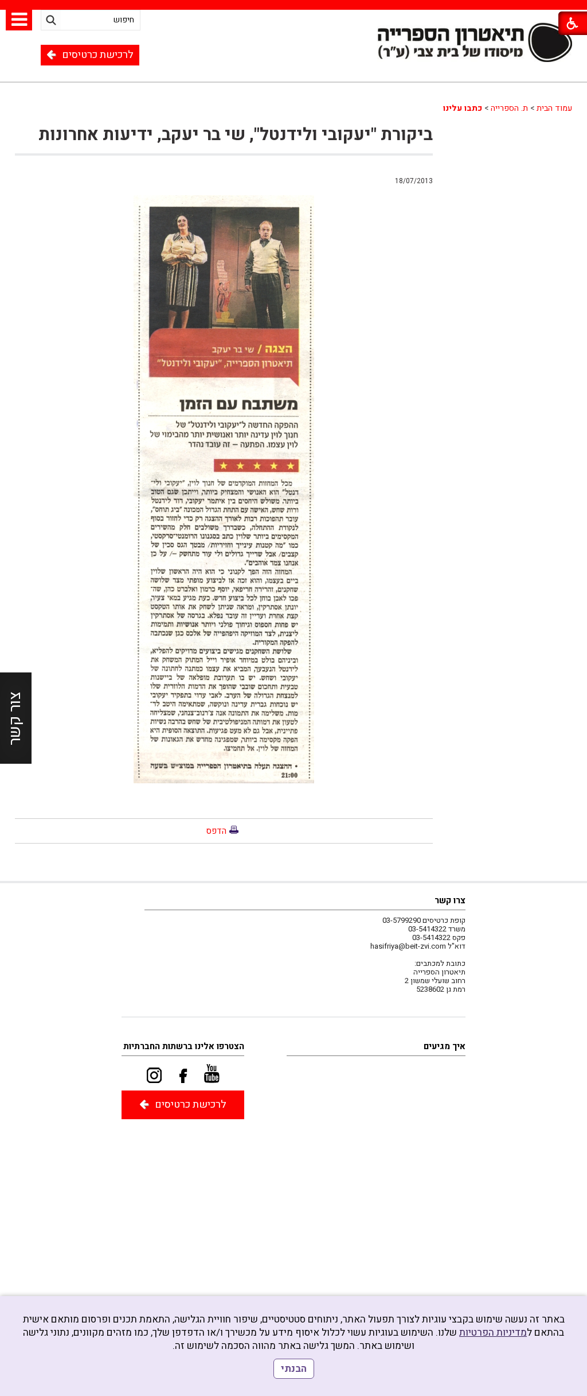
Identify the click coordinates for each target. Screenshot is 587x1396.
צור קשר (15, 718)
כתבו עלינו (462, 108)
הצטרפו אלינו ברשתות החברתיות (183, 1046)
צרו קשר (450, 900)
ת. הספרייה (509, 108)
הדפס (216, 831)
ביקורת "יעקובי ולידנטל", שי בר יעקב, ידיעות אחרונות (235, 135)
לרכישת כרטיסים (98, 55)
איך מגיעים (444, 1046)
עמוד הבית (554, 108)
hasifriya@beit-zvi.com (408, 946)
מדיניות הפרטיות (493, 1332)
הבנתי (294, 1369)
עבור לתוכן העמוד (293, 58)
